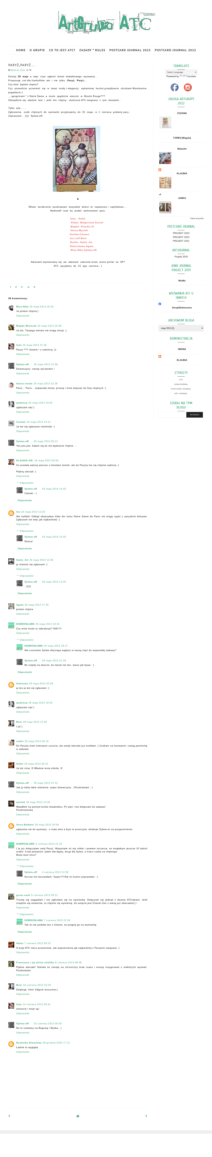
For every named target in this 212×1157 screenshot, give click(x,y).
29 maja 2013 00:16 (37, 741)
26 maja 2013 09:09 (46, 460)
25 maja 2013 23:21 (39, 422)
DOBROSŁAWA (25, 624)
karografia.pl (196, 1137)
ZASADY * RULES (92, 50)
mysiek (20, 802)
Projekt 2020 (181, 256)
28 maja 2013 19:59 (40, 702)
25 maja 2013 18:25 (42, 306)
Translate (191, 76)
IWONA (182, 349)
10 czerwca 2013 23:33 (37, 985)
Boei (19, 722)
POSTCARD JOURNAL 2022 (175, 50)
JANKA (182, 198)
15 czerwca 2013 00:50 (48, 1023)
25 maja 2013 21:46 (35, 345)
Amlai (19, 763)
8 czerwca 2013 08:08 (68, 962)
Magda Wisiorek (26, 325)
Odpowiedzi (27, 482)
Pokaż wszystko (197, 218)
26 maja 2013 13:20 (33, 511)
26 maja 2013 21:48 (54, 660)
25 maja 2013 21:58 (46, 364)
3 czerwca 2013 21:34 (49, 843)
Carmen (21, 422)
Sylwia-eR (22, 364)
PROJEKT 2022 (181, 237)
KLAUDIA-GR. (24, 460)
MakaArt (182, 148)
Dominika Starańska (29, 1042)
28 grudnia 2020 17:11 (56, 1042)
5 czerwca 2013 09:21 (44, 895)
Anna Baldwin (25, 824)
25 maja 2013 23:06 (40, 402)
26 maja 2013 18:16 (48, 624)
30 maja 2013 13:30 (38, 802)
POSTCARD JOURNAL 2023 (130, 50)
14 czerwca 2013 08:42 (37, 1004)
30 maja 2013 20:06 (47, 824)
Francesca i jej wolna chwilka (35, 962)
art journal (181, 393)
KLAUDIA (182, 173)
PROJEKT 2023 (181, 233)
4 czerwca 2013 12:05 (55, 872)
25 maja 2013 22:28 (46, 383)
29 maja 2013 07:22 (46, 783)
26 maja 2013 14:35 (41, 560)
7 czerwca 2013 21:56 (57, 920)
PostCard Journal (181, 389)
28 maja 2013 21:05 (35, 722)
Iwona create (24, 383)
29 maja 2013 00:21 (36, 763)
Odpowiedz (22, 315)
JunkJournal (181, 384)
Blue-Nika (22, 306)
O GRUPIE (37, 50)
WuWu (182, 280)
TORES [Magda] (182, 137)
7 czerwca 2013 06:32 (37, 943)
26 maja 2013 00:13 (46, 441)
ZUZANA (182, 113)
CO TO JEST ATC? (62, 50)
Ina (18, 511)
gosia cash (23, 895)
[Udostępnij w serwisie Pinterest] (34, 287)
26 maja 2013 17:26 (37, 604)
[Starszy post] (146, 1116)
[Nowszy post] (9, 1116)
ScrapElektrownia (182, 307)
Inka (19, 345)
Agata (20, 604)
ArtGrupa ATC (33, 1137)
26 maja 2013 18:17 (56, 645)
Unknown (22, 683)
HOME (21, 50)
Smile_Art (22, 560)
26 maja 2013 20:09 (41, 683)
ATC (181, 380)
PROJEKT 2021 (181, 241)
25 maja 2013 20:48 (50, 325)
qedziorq (21, 402)
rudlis (20, 741)
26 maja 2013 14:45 (54, 488)
